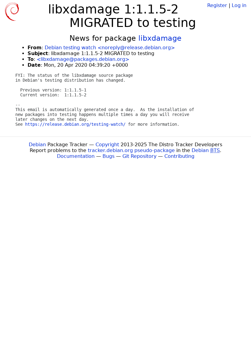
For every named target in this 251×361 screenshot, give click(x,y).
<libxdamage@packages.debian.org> (83, 59)
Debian (37, 144)
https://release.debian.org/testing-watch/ (75, 124)
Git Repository (139, 156)
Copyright (107, 144)
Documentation (76, 156)
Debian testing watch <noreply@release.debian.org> (110, 47)
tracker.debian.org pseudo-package (131, 150)
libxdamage (160, 38)
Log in (239, 5)
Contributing (179, 156)
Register (217, 5)
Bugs (108, 156)
